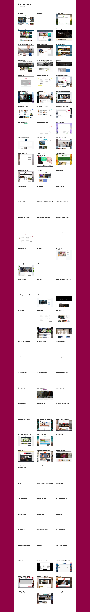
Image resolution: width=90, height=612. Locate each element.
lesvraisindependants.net (44, 326)
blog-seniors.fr (22, 388)
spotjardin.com (60, 122)
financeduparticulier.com (63, 560)
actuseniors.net (41, 403)
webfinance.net (22, 279)
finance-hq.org (22, 186)
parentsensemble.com (24, 576)
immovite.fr (40, 310)
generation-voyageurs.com (63, 279)
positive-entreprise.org (24, 357)
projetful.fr (59, 248)
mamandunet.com (61, 137)
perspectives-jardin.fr (24, 419)
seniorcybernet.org (42, 372)
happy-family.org (22, 153)
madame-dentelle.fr (42, 576)
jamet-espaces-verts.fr (24, 295)
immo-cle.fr (21, 233)
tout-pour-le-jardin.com (24, 434)
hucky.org (39, 248)
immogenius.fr (60, 186)
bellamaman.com (41, 264)
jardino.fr (20, 560)
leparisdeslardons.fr (61, 545)
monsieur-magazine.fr (62, 106)
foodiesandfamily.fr (61, 498)
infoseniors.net (41, 388)
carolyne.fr (21, 75)
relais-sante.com (41, 466)
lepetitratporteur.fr (61, 310)
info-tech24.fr (21, 450)
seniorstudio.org (60, 341)
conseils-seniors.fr (61, 450)
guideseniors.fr (22, 403)
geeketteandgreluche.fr (62, 217)
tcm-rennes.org (22, 60)
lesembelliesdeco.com (24, 341)
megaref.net (59, 514)
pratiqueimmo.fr (41, 341)
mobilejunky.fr (22, 592)
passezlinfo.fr (40, 514)
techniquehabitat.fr (42, 75)
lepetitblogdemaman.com (63, 91)
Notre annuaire (24, 4)
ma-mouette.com (60, 44)
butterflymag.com (23, 106)
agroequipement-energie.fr (44, 60)
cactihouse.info (60, 13)
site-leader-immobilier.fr (44, 450)
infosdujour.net (60, 326)
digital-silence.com (42, 44)
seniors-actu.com (60, 529)
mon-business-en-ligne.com (44, 419)
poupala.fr (59, 576)
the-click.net (59, 434)
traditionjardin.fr (60, 153)
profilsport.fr (40, 186)
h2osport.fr (40, 545)
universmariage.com (42, 233)
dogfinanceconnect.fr (62, 201)
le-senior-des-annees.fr (62, 419)
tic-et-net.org (40, 357)
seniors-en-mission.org (62, 403)
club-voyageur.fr (22, 498)
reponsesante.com (42, 560)
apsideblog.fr (21, 310)
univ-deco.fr (40, 29)
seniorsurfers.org (22, 372)
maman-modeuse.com (62, 372)
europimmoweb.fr (42, 592)
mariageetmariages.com (43, 217)
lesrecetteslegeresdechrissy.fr (45, 483)
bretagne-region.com (23, 137)
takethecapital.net (61, 357)
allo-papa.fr (21, 13)
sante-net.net (59, 466)
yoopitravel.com (41, 498)
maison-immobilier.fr (43, 122)
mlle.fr (19, 483)
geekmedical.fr (22, 514)
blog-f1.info (40, 13)
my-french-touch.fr (42, 106)
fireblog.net (40, 91)
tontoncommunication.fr (25, 44)
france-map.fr (59, 592)
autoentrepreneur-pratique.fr (45, 201)
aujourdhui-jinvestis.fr (24, 217)
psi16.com (39, 295)
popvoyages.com (41, 434)
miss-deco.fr (40, 279)
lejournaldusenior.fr (42, 529)
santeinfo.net (21, 529)
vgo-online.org (22, 29)
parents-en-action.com (62, 75)
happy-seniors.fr (60, 388)
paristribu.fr (59, 264)
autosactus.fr (59, 170)
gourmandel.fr (22, 326)
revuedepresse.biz (23, 91)
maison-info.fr (22, 248)
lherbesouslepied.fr (23, 122)
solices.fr (58, 60)
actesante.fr (21, 264)
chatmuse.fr (59, 29)
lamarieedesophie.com (24, 545)
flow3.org (39, 170)
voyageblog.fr (41, 137)
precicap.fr (59, 295)
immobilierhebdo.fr (23, 170)
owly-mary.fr (59, 483)
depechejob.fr (21, 201)
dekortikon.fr (59, 233)
